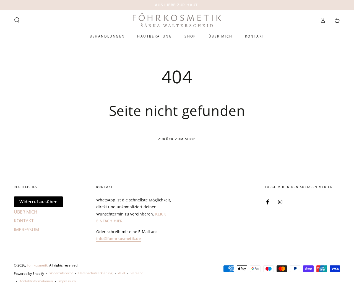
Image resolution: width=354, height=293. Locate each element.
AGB (121, 273)
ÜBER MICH (25, 212)
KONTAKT (24, 221)
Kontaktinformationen (36, 281)
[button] (17, 20)
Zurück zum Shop (177, 139)
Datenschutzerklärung (95, 273)
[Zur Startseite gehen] (177, 20)
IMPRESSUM (26, 230)
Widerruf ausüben (38, 202)
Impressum (67, 281)
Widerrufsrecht (61, 273)
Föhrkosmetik (37, 265)
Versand (137, 273)
